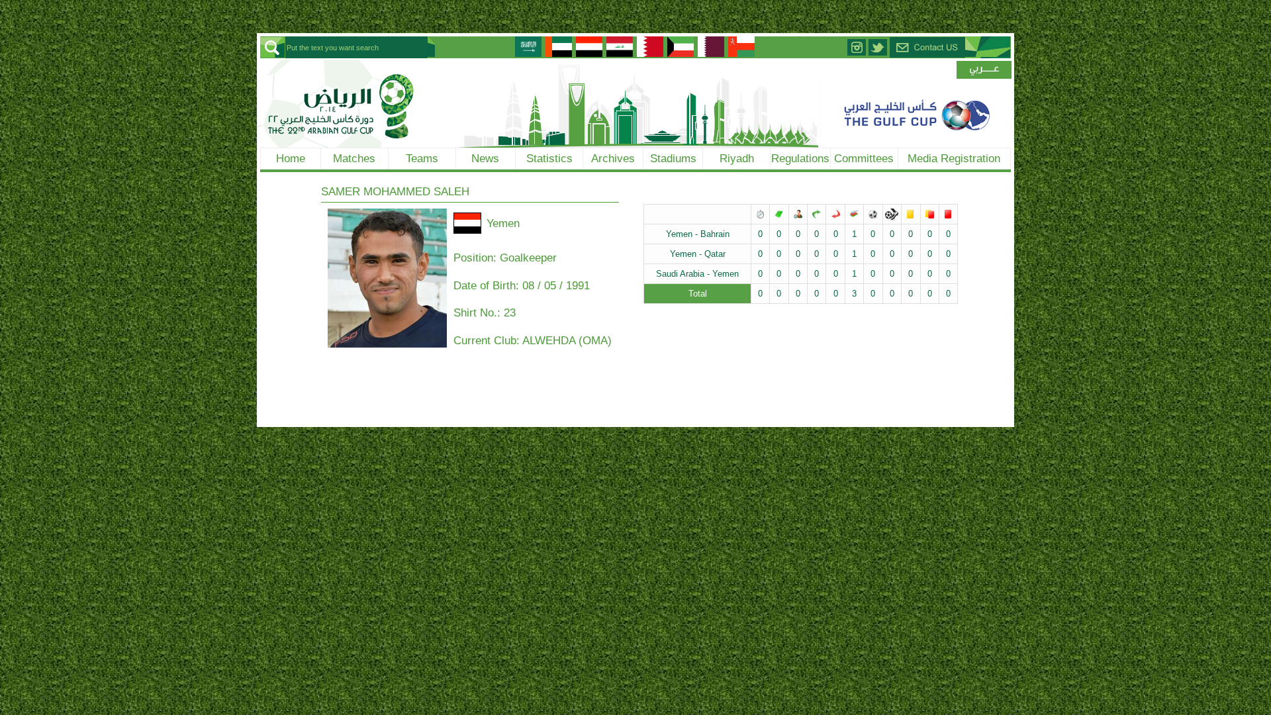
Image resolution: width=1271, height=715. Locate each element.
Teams (422, 158)
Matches (354, 158)
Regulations (800, 158)
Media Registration (954, 158)
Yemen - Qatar (698, 254)
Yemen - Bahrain (698, 234)
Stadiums (673, 158)
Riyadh (737, 158)
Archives (613, 158)
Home (290, 158)
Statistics (549, 158)
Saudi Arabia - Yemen (697, 274)
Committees (864, 158)
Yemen (503, 223)
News (485, 158)
